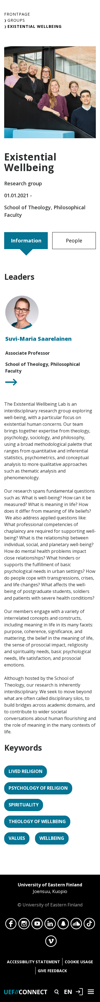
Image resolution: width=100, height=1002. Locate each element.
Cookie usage (79, 961)
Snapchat (63, 925)
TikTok (89, 925)
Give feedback (52, 970)
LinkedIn (50, 925)
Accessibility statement (33, 961)
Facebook (11, 925)
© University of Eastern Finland (50, 895)
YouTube (37, 925)
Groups (16, 20)
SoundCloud (76, 925)
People (74, 240)
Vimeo (51, 942)
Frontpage (17, 14)
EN (68, 991)
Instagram (24, 925)
